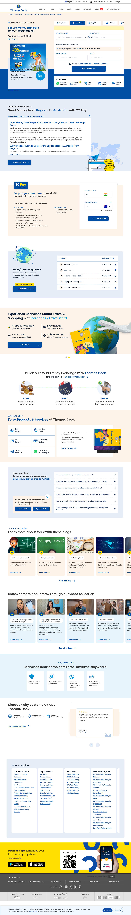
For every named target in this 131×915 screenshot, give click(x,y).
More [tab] (124, 23)
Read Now (14, 573)
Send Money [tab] (79, 23)
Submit (111, 877)
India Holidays (55, 882)
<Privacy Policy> (85, 64)
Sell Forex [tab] (111, 23)
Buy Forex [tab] (62, 23)
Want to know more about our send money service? (26, 116)
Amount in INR (94, 33)
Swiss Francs (45, 790)
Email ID (92, 53)
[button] (66, 357)
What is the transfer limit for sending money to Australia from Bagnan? (82, 494)
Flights (61, 9)
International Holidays (35, 882)
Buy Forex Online (20, 779)
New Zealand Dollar (47, 796)
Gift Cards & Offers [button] (113, 9)
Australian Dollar (46, 782)
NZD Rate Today (73, 790)
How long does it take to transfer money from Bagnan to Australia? (81, 501)
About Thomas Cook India (16, 882)
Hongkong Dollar (46, 793)
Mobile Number (61, 53)
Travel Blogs (94, 882)
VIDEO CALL (24, 509)
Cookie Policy (33, 911)
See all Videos (65, 648)
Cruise (77, 9)
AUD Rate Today (73, 782)
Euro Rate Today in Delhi (102, 828)
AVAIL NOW (25, 345)
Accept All (107, 910)
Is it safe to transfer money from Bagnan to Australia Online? (79, 488)
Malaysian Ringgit (46, 801)
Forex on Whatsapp (43, 451)
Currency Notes (42, 440)
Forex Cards (18, 782)
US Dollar (43, 774)
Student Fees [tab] (93, 23)
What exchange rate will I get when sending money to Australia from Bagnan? (82, 508)
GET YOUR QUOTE (88, 69)
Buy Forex (17, 430)
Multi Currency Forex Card (24, 788)
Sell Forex (17, 440)
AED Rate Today (73, 793)
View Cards (67, 448)
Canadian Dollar (46, 779)
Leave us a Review (17, 726)
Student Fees (42, 430)
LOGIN (79, 49)
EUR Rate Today (73, 785)
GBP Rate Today (73, 777)
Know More (13, 39)
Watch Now (14, 640)
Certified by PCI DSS (17, 894)
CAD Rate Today (73, 779)
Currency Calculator (75, 377)
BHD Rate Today (73, 788)
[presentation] (91, 745)
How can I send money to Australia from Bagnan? (74, 475)
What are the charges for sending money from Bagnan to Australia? (81, 481)
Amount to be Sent (62, 33)
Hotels (69, 9)
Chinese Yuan (45, 804)
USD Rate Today (73, 774)
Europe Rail (87, 9)
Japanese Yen (45, 788)
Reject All (118, 910)
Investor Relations (113, 882)
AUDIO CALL (43, 509)
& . (90, 64)
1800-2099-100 (15, 877)
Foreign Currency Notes (23, 793)
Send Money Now (19, 162)
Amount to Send (90, 190)
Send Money (18, 451)
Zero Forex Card (20, 790)
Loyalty (98, 9)
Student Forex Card (21, 798)
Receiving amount (91, 202)
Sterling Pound (45, 777)
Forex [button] (52, 9)
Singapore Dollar (46, 785)
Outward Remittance (22, 806)
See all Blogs (65, 580)
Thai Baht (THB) (46, 798)
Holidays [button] (42, 9)
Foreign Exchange (21, 14)
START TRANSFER (97, 218)
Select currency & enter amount (70, 37)
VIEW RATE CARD (24, 289)
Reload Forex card (21, 796)
